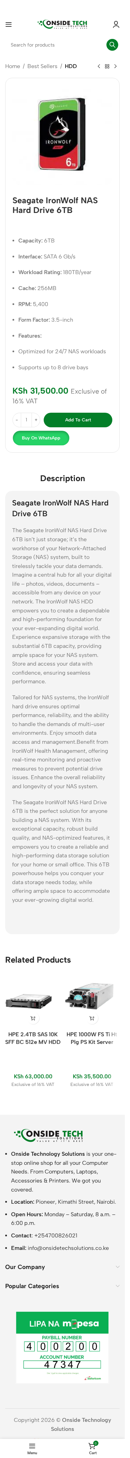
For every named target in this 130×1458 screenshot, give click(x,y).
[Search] (112, 45)
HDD (71, 66)
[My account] (116, 24)
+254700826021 (55, 1235)
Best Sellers (42, 66)
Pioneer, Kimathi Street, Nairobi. (76, 1201)
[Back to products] (107, 67)
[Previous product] (99, 67)
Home (12, 66)
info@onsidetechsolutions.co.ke (68, 1248)
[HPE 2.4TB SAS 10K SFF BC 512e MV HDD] (33, 1000)
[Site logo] (62, 23)
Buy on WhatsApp (41, 437)
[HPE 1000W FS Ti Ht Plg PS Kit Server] (92, 1000)
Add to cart (78, 419)
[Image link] (48, 1135)
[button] (40, 438)
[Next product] (115, 67)
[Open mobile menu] (9, 24)
